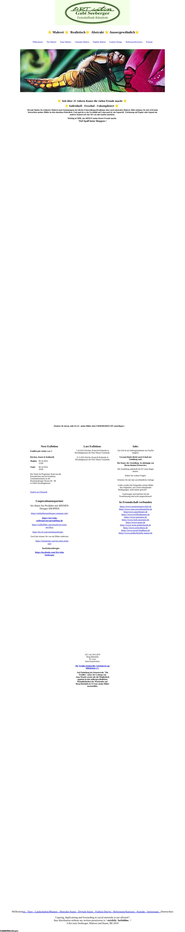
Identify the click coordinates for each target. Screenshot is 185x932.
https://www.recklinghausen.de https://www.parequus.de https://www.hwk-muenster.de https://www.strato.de (135, 518)
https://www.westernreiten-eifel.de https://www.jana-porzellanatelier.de (135, 507)
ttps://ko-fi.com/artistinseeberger (48, 532)
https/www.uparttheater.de (135, 511)
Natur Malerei (65, 42)
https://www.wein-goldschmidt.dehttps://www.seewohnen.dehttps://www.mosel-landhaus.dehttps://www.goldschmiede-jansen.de (135, 529)
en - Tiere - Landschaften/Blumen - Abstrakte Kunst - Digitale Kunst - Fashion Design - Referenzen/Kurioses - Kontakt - (92, 911)
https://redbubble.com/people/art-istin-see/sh (49, 526)
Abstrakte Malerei (82, 42)
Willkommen (38, 42)
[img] (92, 12)
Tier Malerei (51, 42)
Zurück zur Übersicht (38, 492)
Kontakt (149, 42)
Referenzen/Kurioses (134, 42)
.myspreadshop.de (54, 520)
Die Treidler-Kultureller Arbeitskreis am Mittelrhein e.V (92, 667)
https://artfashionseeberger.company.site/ (49, 513)
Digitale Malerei (99, 42)
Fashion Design (115, 42)
